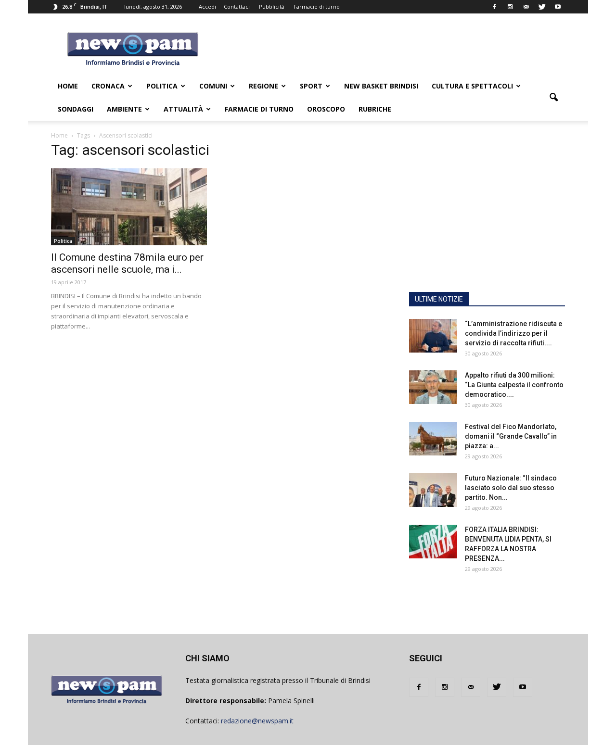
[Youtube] (558, 7)
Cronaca (108, 85)
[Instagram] (510, 7)
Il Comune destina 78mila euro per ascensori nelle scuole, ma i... (127, 263)
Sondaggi (75, 109)
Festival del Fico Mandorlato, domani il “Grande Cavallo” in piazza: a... (511, 436)
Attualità (183, 109)
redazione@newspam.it (257, 720)
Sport (311, 85)
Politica (162, 85)
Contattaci (237, 6)
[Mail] (526, 7)
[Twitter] (542, 7)
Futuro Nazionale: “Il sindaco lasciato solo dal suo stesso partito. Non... (511, 487)
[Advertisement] (487, 224)
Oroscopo (326, 109)
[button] (553, 97)
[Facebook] (494, 7)
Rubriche (375, 109)
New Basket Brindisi (381, 85)
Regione (263, 85)
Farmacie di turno (317, 6)
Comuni (213, 85)
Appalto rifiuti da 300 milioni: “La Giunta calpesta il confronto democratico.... (514, 384)
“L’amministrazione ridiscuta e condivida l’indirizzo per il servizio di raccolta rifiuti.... (513, 333)
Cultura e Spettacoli (472, 85)
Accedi (207, 6)
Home (68, 85)
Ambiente (124, 109)
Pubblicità (271, 6)
